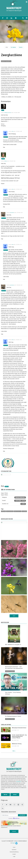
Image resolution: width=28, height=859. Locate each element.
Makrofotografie (10, 671)
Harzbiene (3, 511)
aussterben (18, 781)
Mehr (14, 751)
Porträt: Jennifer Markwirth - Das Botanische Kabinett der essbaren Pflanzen (19, 736)
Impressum (14, 849)
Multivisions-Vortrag (16, 743)
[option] (14, 31)
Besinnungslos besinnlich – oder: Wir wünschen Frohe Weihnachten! (14, 667)
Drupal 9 (13, 842)
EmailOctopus (16, 818)
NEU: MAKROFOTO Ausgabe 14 (13, 644)
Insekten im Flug (17, 511)
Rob (12, 131)
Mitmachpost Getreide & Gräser (19, 727)
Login (14, 856)
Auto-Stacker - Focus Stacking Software (13, 693)
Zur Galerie (13, 47)
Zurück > (21, 47)
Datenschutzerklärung (14, 851)
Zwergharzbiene (10, 511)
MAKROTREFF (14, 8)
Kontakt (15, 794)
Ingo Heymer (12, 212)
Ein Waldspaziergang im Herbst (13, 716)
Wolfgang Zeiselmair (8, 112)
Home (14, 847)
